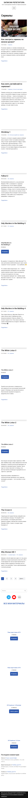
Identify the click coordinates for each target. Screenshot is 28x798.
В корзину (14, 638)
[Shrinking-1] (14, 120)
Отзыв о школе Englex (11, 758)
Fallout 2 (4, 176)
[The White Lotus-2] (14, 411)
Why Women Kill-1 (8, 552)
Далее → (22, 578)
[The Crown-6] (14, 498)
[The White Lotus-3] (14, 339)
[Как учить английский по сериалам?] (14, 72)
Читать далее (14, 711)
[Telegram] (9, 597)
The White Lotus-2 (8, 423)
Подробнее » (4, 61)
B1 (8, 134)
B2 (8, 178)
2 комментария (11, 554)
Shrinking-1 (5, 132)
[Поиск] (25, 590)
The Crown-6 (6, 510)
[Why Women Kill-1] (14, 540)
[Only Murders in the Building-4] (14, 297)
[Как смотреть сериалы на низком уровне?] (14, 28)
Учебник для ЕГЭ (16, 765)
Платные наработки (14, 134)
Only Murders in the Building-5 (13, 223)
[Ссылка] (19, 597)
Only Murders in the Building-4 (13, 308)
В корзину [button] (5, 251)
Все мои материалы (14, 603)
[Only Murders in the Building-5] (14, 212)
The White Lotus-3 (8, 350)
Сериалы (10, 44)
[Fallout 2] (14, 164)
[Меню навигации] (14, 8)
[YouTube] (14, 597)
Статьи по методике (17, 89)
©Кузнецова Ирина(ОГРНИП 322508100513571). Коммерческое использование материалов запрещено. (13, 794)
